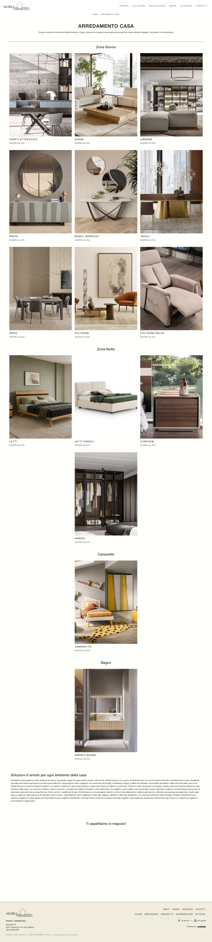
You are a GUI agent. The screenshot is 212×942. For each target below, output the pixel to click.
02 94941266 (14, 930)
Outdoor (200, 914)
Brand (173, 6)
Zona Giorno (151, 914)
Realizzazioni (157, 6)
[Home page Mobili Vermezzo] (16, 6)
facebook (185, 920)
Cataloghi (186, 6)
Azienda (124, 6)
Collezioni (139, 6)
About (166, 909)
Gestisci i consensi (69, 935)
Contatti (201, 6)
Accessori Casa (184, 914)
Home (95, 14)
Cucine (138, 914)
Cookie (56, 935)
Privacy (48, 935)
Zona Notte (167, 914)
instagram (201, 920)
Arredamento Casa (110, 14)
